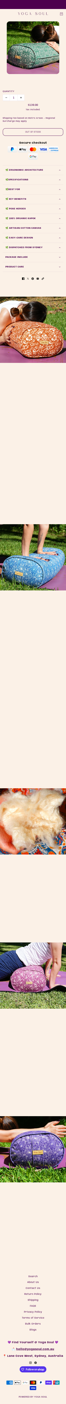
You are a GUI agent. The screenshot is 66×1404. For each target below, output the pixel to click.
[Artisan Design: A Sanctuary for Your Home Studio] (33, 557)
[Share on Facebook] (23, 279)
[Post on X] (28, 279)
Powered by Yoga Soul (33, 1397)
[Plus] (21, 97)
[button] (42, 279)
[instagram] (30, 1363)
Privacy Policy (33, 1312)
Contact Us (33, 1288)
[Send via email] (37, 279)
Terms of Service (33, 1318)
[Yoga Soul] (33, 14)
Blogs (33, 1330)
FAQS (33, 1306)
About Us (33, 1282)
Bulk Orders (33, 1324)
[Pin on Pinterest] (32, 279)
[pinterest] (35, 1363)
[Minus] (6, 97)
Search (33, 1276)
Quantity (8, 91)
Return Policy (33, 1294)
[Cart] (61, 14)
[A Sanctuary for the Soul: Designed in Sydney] (33, 330)
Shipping (33, 1300)
